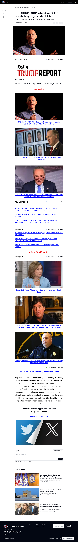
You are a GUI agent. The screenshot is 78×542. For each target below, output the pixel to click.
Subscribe (69, 2)
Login (62, 2)
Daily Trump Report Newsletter (22, 7)
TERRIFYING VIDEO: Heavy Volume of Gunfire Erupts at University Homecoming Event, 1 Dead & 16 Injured (36, 221)
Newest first (57, 450)
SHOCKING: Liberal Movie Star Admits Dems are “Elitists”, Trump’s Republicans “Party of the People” (36, 209)
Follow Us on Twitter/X (39, 416)
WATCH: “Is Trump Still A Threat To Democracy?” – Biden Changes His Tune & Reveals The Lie (36, 240)
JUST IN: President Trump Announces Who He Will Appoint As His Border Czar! (39, 158)
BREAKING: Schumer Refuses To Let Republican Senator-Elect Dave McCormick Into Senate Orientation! (39, 196)
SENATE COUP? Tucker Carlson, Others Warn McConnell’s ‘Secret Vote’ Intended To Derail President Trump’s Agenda (39, 326)
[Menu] (75, 2)
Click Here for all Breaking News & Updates (39, 371)
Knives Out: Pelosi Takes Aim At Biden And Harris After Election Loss (39, 291)
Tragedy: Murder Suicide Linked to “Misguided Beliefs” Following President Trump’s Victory (39, 362)
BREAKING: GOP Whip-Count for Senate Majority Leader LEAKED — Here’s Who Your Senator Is (39, 123)
